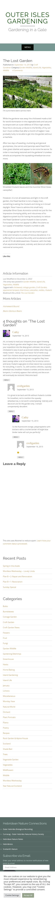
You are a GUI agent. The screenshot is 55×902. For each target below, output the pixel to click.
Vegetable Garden (10, 759)
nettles (41, 290)
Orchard (6, 712)
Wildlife (6, 70)
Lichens (6, 690)
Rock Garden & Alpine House (15, 738)
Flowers (6, 632)
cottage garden (29, 287)
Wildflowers (8, 770)
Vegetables (46, 67)
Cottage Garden (10, 616)
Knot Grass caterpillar (29, 290)
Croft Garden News (11, 627)
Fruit (5, 638)
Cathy (15, 332)
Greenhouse (8, 659)
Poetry (6, 727)
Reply (6, 380)
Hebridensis (8, 844)
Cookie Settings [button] (12, 895)
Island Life (37, 67)
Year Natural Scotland (12, 786)
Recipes (6, 733)
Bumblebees (8, 611)
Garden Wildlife (25, 67)
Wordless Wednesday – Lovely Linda (19, 571)
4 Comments (17, 70)
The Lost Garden (27, 293)
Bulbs (5, 606)
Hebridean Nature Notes (13, 839)
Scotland (7, 743)
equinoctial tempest (11, 290)
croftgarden (23, 385)
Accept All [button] (28, 895)
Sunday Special (9, 587)
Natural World (9, 706)
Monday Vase (9, 701)
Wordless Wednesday (12, 780)
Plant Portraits (9, 717)
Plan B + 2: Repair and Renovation (17, 576)
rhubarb (48, 290)
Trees (5, 754)
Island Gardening (10, 675)
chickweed (17, 287)
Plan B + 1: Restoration (12, 581)
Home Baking (9, 669)
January (6, 685)
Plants (5, 722)
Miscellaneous (9, 696)
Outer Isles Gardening (28, 18)
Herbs (5, 664)
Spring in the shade (11, 566)
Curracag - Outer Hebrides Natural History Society (23, 834)
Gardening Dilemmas (12, 653)
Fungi (5, 643)
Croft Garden (41, 287)
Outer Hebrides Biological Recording (18, 829)
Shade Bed (7, 749)
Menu (27, 47)
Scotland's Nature (10, 849)
